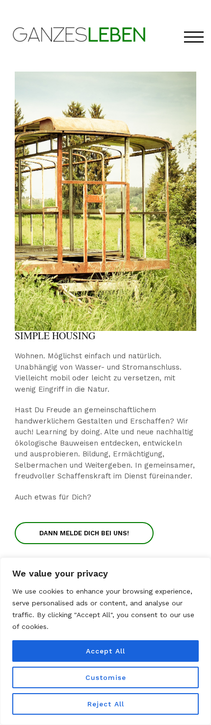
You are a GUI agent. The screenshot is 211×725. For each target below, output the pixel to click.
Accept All (105, 651)
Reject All (105, 704)
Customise (105, 677)
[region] (105, 641)
